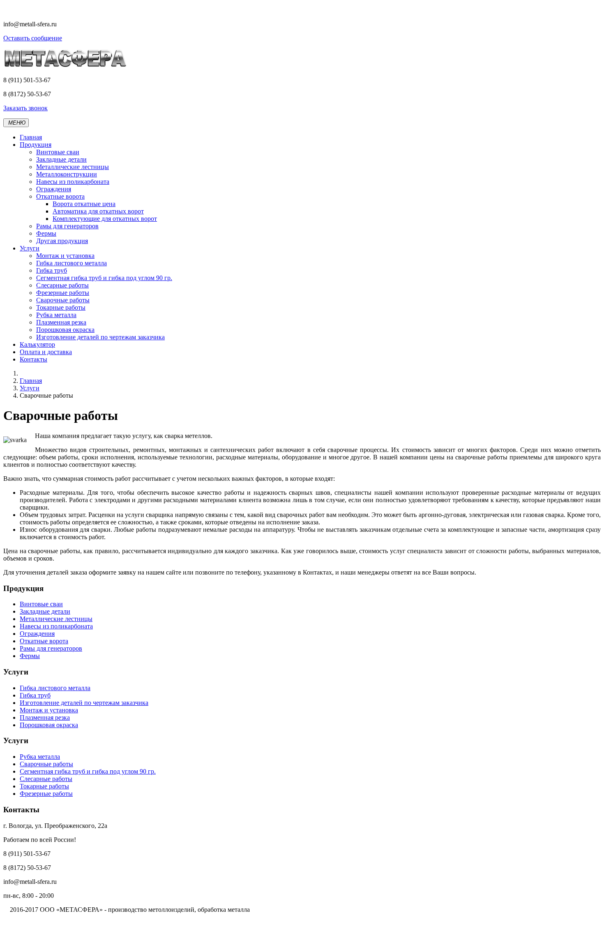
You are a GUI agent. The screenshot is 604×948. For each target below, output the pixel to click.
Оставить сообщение (32, 38)
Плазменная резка (61, 322)
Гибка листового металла (71, 263)
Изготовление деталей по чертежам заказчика (100, 337)
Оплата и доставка (46, 351)
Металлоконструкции (66, 174)
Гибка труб (51, 270)
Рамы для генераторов (67, 226)
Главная (31, 137)
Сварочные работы (63, 300)
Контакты (33, 359)
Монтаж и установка (65, 255)
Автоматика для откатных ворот (98, 211)
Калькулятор (37, 344)
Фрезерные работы (62, 292)
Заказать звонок (25, 107)
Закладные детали (61, 159)
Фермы (46, 233)
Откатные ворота (60, 196)
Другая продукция (62, 240)
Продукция (35, 144)
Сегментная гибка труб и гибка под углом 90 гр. (104, 277)
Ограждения (53, 188)
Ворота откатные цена (84, 203)
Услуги (29, 248)
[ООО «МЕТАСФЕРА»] (65, 66)
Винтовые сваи (57, 151)
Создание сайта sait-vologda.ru (45, 937)
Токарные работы (60, 307)
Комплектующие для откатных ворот (105, 218)
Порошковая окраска (65, 329)
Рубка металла (56, 314)
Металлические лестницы (72, 166)
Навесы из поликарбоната (72, 181)
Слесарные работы (62, 285)
